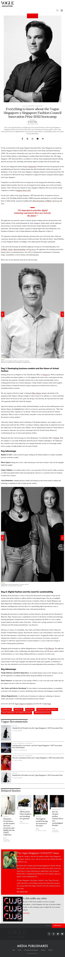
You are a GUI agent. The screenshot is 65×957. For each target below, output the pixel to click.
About (14, 950)
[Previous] (2, 314)
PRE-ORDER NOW (22, 891)
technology (6, 709)
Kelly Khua (33, 122)
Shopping (23, 809)
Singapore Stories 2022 (23, 190)
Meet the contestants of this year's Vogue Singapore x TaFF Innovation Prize (38, 758)
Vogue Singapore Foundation (32, 106)
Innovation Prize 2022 (42, 712)
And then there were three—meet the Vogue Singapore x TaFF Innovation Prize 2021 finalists (37, 746)
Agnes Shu (25, 823)
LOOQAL (48, 201)
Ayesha (10, 249)
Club (45, 704)
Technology (56, 809)
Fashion (14, 726)
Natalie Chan (42, 830)
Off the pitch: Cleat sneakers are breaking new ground (25, 815)
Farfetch (56, 438)
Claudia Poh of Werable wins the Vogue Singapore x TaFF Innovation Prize (37, 728)
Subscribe (26, 913)
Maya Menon (18, 730)
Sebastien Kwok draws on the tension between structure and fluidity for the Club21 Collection (9, 826)
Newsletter (43, 950)
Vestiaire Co (46, 375)
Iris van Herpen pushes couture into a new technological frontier (57, 818)
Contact (19, 950)
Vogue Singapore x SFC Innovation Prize (16, 712)
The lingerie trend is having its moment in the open (42, 822)
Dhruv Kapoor (36, 393)
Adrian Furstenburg (38, 201)
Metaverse (30, 709)
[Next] (62, 314)
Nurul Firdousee (6, 840)
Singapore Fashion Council (47, 709)
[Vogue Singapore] (7, 4)
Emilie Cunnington (20, 750)
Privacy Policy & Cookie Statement (31, 950)
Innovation (18, 709)
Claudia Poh (32, 166)
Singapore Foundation (26, 704)
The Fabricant (49, 648)
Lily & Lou (55, 201)
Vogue (17, 704)
